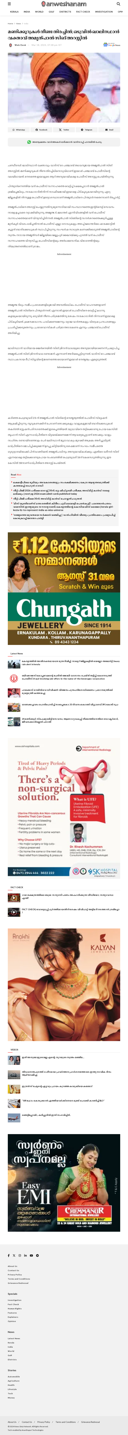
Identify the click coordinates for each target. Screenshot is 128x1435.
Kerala (14, 11)
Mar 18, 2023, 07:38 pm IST (47, 45)
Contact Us (13, 1270)
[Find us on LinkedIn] (25, 1256)
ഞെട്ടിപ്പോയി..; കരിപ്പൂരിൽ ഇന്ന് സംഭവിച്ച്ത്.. (46, 1115)
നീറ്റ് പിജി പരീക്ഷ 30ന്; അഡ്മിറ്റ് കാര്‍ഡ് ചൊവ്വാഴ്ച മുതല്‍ (47, 498)
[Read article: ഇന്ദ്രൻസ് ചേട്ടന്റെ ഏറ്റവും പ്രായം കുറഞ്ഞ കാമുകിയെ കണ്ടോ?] (14, 1089)
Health (11, 1385)
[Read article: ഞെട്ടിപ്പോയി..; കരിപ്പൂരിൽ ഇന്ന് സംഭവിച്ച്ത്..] (14, 1117)
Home (10, 23)
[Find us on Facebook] (9, 1256)
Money (11, 1398)
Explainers (13, 1317)
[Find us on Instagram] (20, 1256)
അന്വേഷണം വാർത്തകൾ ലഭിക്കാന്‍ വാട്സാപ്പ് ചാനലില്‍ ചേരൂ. (67, 142)
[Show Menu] (9, 4)
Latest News (14, 1338)
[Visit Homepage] (63, 4)
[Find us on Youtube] (31, 1256)
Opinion (12, 1321)
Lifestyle (12, 1389)
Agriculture (14, 1381)
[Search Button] (118, 4)
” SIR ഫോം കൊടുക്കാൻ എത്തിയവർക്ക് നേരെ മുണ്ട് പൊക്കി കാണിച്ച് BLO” (63, 1100)
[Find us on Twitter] (14, 1256)
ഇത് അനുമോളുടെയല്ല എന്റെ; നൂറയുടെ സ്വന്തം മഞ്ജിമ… (53, 1057)
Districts (65, 11)
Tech (10, 1393)
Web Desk (20, 45)
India (27, 11)
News (18, 23)
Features (12, 1313)
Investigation (104, 11)
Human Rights (15, 1308)
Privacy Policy (15, 1274)
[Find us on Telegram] (37, 1256)
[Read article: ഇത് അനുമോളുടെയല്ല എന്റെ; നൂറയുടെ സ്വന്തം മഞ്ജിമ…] (14, 1060)
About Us (12, 1266)
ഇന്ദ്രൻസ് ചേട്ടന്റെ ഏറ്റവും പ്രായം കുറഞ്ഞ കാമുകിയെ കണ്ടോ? (57, 1086)
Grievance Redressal (18, 1283)
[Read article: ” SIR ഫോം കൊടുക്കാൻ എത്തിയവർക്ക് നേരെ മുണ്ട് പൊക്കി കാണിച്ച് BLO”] (14, 1103)
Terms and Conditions (19, 1279)
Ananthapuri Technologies (33, 1430)
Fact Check (83, 11)
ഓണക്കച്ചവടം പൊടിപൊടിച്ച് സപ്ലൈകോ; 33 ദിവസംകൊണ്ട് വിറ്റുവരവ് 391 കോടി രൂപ (70, 704)
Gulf (51, 11)
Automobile (14, 1376)
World (39, 11)
